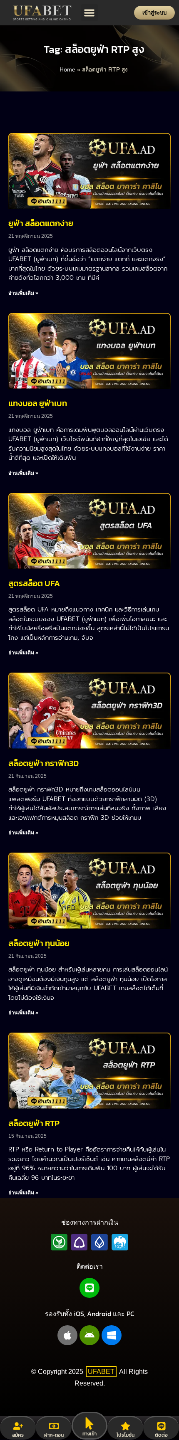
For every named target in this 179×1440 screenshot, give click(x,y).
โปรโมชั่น (125, 1435)
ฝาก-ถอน (54, 1435)
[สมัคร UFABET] (18, 1426)
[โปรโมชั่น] (125, 1426)
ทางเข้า (89, 1434)
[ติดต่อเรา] (161, 1426)
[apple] (67, 1335)
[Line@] (89, 1288)
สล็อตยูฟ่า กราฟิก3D (43, 763)
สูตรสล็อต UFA (34, 583)
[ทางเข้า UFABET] (89, 1423)
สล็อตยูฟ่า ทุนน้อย (39, 943)
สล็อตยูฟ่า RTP (34, 1123)
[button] (89, 12)
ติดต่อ (161, 1435)
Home (67, 70)
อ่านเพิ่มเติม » (23, 293)
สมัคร (18, 1435)
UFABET (101, 1371)
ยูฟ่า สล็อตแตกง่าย (40, 223)
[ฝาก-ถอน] (54, 1426)
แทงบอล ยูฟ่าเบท (37, 403)
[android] (89, 1335)
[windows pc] (112, 1335)
